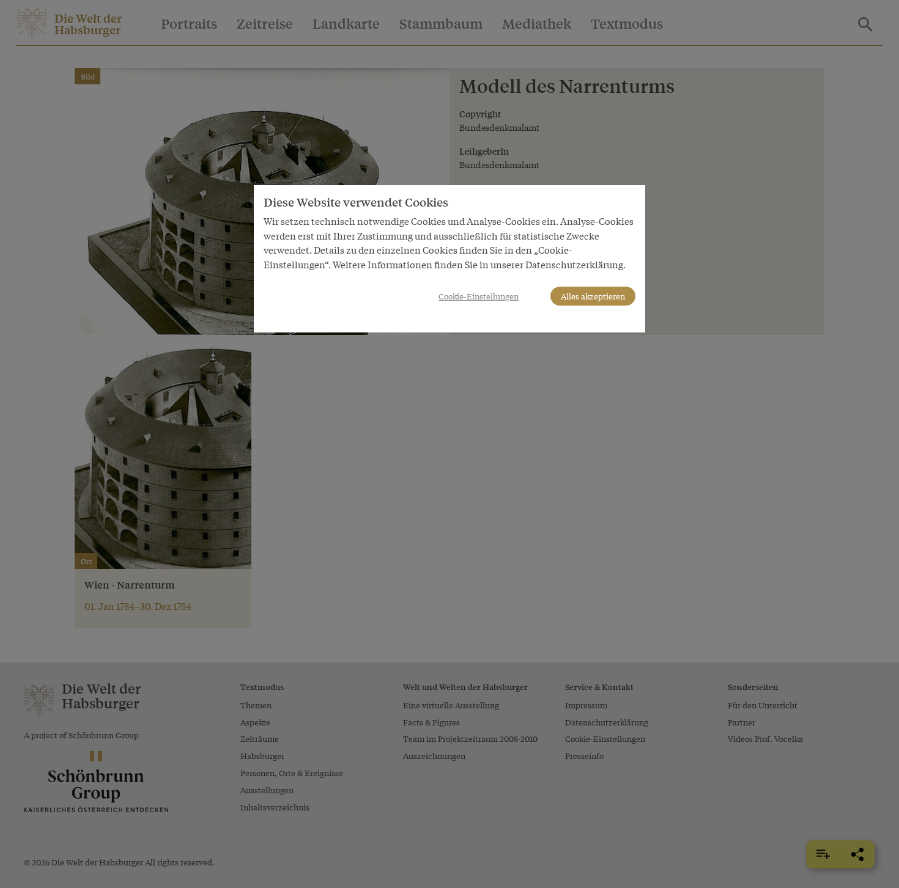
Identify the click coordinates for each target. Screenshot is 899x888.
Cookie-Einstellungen (478, 296)
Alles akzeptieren (593, 296)
